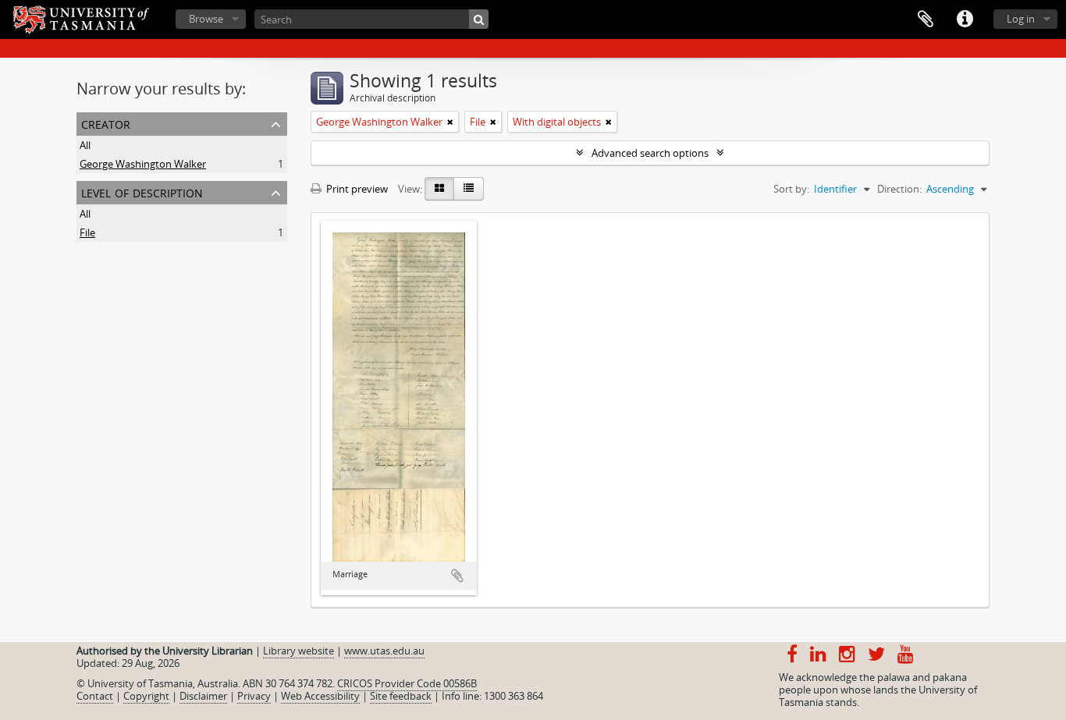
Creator (105, 122)
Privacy (254, 696)
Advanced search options (650, 153)
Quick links (964, 19)
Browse (206, 19)
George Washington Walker (143, 164)
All (85, 145)
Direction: (899, 189)
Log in (1021, 19)
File (87, 232)
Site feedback (401, 696)
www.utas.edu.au (384, 651)
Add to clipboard (457, 575)
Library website (298, 651)
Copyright (146, 696)
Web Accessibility (320, 696)
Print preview (356, 189)
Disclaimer (203, 696)
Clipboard (925, 19)
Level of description (142, 191)
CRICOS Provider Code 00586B (407, 683)
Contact (94, 696)
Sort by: (791, 189)
